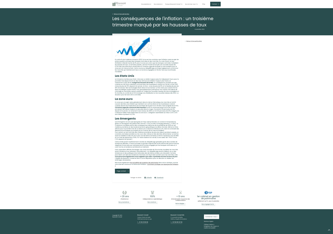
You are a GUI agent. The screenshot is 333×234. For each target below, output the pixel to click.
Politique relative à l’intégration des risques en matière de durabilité (211, 226)
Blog (203, 4)
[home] (119, 4)
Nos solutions (157, 4)
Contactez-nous (211, 217)
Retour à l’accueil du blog (121, 14)
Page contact (121, 171)
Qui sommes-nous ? (190, 4)
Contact (214, 4)
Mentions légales (208, 221)
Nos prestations (145, 4)
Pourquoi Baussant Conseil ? (173, 4)
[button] (146, 4)
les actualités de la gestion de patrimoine (144, 163)
